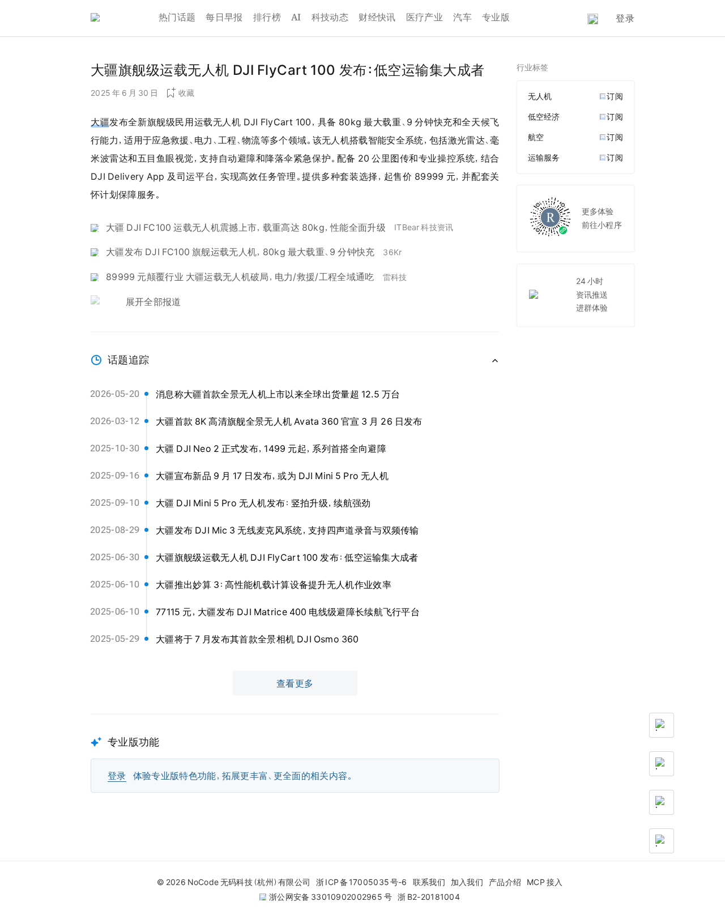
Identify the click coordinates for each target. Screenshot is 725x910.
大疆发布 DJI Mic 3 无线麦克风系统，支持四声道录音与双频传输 (287, 530)
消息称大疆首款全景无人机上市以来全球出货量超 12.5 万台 (278, 394)
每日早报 (224, 17)
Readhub (125, 18)
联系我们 (429, 882)
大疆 (100, 121)
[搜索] (592, 19)
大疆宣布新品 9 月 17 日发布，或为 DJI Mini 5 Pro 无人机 (272, 475)
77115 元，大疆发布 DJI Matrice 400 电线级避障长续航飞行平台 (288, 611)
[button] (295, 753)
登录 (625, 18)
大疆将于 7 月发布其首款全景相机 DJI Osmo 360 (257, 639)
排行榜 (267, 17)
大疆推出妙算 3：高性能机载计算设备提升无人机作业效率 (273, 584)
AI (296, 17)
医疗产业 (424, 17)
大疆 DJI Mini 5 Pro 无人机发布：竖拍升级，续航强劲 (263, 502)
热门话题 (177, 17)
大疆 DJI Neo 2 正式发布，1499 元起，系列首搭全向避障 (271, 448)
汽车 (462, 17)
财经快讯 (377, 17)
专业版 (496, 17)
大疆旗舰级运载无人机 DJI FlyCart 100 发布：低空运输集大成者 (287, 557)
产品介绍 (505, 882)
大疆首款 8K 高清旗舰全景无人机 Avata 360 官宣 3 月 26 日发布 (289, 421)
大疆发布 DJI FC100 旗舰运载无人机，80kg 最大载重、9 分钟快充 (240, 251)
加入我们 (467, 882)
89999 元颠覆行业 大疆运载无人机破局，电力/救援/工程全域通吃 (240, 276)
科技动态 (330, 17)
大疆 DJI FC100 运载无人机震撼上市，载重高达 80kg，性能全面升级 (246, 227)
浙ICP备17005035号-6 (361, 882)
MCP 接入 (544, 882)
